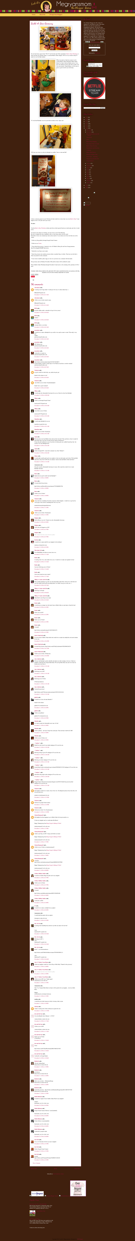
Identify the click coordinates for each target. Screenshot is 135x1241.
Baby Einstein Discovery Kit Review (92, 134)
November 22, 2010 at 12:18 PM (41, 812)
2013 (86, 121)
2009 (86, 185)
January (88, 182)
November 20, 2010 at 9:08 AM (41, 592)
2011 (86, 126)
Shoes (87, 139)
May (88, 174)
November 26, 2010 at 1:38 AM (41, 1040)
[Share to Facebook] (36, 274)
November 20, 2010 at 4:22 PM (41, 607)
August (88, 167)
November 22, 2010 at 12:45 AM (41, 747)
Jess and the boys (38, 1014)
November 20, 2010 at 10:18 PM (41, 655)
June (88, 172)
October (89, 163)
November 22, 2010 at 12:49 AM (41, 776)
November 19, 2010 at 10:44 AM (41, 453)
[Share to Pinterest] (37, 274)
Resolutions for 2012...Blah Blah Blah (38, 1204)
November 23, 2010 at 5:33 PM (41, 996)
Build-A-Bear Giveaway (91, 146)
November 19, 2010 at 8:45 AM (41, 356)
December (89, 130)
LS (35, 906)
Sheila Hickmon (38, 1096)
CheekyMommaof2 (38, 815)
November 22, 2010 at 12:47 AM (41, 762)
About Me (42, 14)
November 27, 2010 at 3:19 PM (41, 1067)
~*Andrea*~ (37, 743)
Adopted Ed (89, 137)
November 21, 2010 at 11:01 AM (41, 666)
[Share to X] (34, 274)
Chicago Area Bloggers (55, 14)
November (89, 132)
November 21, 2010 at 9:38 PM (41, 725)
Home (33, 14)
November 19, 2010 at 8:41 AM (41, 327)
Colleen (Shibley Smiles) (40, 873)
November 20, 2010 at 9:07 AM (41, 585)
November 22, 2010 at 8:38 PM (41, 895)
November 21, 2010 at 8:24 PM (41, 707)
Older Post (77, 1168)
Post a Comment (36, 1163)
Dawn (35, 473)
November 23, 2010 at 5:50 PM (41, 1003)
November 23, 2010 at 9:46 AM (41, 959)
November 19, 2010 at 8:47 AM (41, 367)
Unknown (36, 370)
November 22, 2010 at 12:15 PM (41, 797)
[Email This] (31, 274)
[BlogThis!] (33, 274)
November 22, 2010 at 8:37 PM (41, 877)
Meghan (36, 518)
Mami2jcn (36, 419)
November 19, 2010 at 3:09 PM (41, 488)
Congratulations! (90, 160)
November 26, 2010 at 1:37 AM (41, 1021)
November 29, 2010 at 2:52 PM (41, 1160)
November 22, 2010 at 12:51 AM (41, 785)
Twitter (39, 243)
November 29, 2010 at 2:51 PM (41, 1143)
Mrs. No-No (37, 923)
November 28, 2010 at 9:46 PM (41, 1115)
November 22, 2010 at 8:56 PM (41, 910)
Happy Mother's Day (40, 1211)
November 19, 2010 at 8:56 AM (41, 388)
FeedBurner (97, 53)
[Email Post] (33, 280)
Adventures (37, 287)
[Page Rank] (87, 205)
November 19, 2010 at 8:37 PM (41, 529)
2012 (86, 123)
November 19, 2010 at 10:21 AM (41, 426)
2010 (86, 128)
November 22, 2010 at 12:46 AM (41, 754)
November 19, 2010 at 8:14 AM (41, 305)
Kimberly (36, 1061)
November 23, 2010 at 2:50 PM (41, 973)
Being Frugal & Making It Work (53, 823)
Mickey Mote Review (91, 152)
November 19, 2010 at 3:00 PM (41, 478)
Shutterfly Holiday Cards (91, 154)
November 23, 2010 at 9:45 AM (41, 933)
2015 (86, 117)
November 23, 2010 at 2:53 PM (41, 982)
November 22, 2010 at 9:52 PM (41, 920)
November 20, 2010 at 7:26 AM (41, 569)
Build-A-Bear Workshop (71, 54)
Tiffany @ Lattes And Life (40, 579)
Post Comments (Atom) (58, 1174)
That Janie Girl (38, 550)
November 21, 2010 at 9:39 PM (41, 740)
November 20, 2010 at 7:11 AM (41, 554)
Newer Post (34, 1168)
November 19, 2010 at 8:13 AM (41, 294)
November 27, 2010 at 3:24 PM (41, 1075)
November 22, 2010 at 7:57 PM (41, 828)
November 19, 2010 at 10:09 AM (41, 395)
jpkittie (36, 697)
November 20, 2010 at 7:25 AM (41, 561)
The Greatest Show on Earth (92, 143)
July (88, 170)
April (88, 176)
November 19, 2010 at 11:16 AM (41, 461)
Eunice (36, 603)
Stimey (36, 456)
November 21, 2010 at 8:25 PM (41, 718)
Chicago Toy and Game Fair (92, 158)
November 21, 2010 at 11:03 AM (41, 694)
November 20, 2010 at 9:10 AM (41, 600)
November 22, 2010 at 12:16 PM (41, 804)
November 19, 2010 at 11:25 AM (41, 470)
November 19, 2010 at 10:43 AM (41, 445)
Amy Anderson (38, 659)
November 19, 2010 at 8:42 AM (41, 348)
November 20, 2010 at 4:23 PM (41, 622)
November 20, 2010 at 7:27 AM (41, 576)
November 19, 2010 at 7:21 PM (41, 507)
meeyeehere (37, 330)
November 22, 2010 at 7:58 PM (41, 855)
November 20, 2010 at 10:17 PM (41, 648)
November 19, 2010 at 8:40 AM (41, 312)
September (89, 165)
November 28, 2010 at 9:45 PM (41, 1105)
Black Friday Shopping (91, 141)
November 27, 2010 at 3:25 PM (41, 1093)
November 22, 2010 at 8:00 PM (41, 870)
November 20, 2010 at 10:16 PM (41, 641)
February (89, 180)
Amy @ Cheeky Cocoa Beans (41, 962)
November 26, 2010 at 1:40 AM (41, 1058)
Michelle (36, 721)
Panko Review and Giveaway (92, 148)
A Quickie (88, 150)
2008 (86, 187)
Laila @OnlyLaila (38, 635)
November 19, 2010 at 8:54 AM (41, 377)
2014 (86, 119)
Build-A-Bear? (73, 219)
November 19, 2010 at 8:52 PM (41, 547)
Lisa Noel (36, 1139)
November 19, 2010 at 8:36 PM (41, 522)
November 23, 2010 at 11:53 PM (41, 1010)
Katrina (36, 540)
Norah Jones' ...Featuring (92, 156)
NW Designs (80, 1239)
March (88, 178)
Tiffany (36, 391)
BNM (35, 308)
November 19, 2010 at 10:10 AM (41, 405)
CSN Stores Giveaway (34, 1219)
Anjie (35, 437)
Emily (35, 557)
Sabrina (36, 1006)
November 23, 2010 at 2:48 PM (41, 966)
